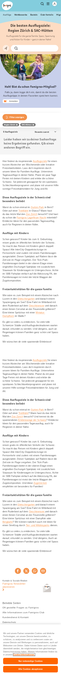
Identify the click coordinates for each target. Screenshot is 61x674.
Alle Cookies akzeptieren (30, 669)
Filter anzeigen (17, 117)
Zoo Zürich (31, 214)
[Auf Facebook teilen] (18, 571)
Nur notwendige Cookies (30, 661)
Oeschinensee (36, 305)
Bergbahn (8, 521)
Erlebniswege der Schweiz (32, 420)
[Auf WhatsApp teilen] (35, 571)
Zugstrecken (40, 483)
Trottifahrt (23, 210)
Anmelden (13, 101)
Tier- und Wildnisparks (38, 525)
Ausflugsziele (40, 161)
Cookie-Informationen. (24, 654)
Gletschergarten (26, 298)
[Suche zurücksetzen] (53, 48)
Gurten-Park (37, 207)
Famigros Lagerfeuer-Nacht (31, 217)
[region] (30, 649)
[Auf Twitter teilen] (26, 571)
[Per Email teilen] (43, 571)
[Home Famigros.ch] (7, 5)
